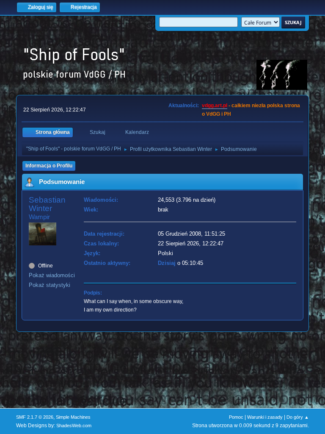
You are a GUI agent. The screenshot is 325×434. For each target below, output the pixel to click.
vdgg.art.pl (214, 105)
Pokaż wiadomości (52, 275)
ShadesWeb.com (73, 425)
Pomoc (236, 417)
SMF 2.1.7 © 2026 (34, 417)
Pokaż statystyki (49, 285)
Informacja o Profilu (48, 166)
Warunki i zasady (265, 417)
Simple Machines (73, 417)
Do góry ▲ (297, 417)
